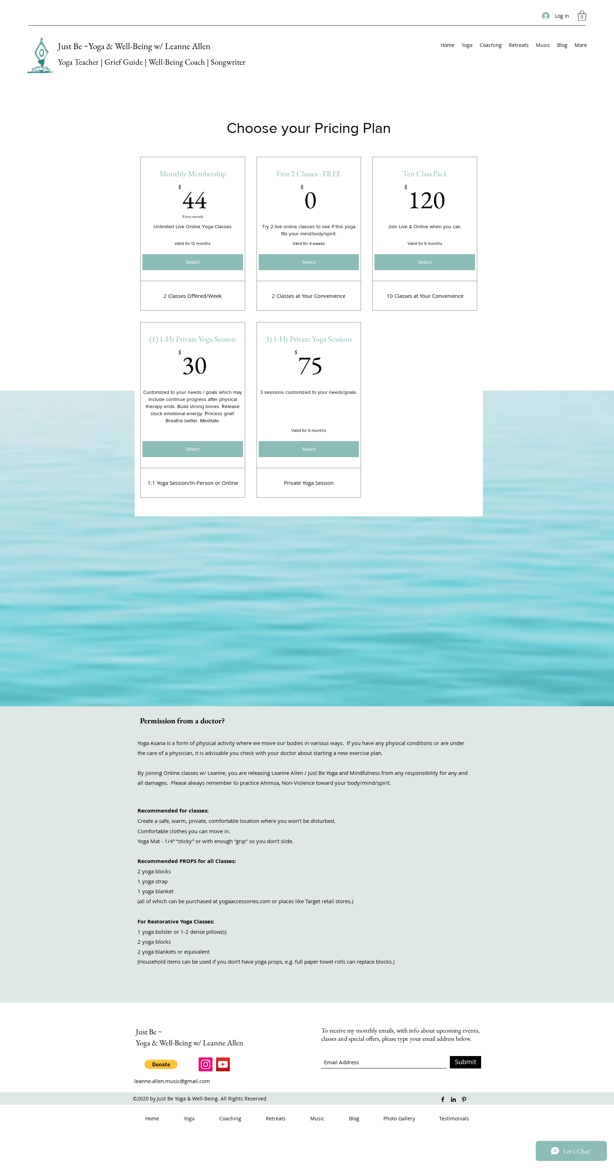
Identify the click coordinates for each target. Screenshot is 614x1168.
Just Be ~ (149, 1032)
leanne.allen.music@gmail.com (172, 1080)
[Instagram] (205, 1064)
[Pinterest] (464, 1099)
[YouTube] (223, 1064)
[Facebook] (442, 1099)
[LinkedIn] (453, 1099)
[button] (582, 16)
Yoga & (147, 1043)
